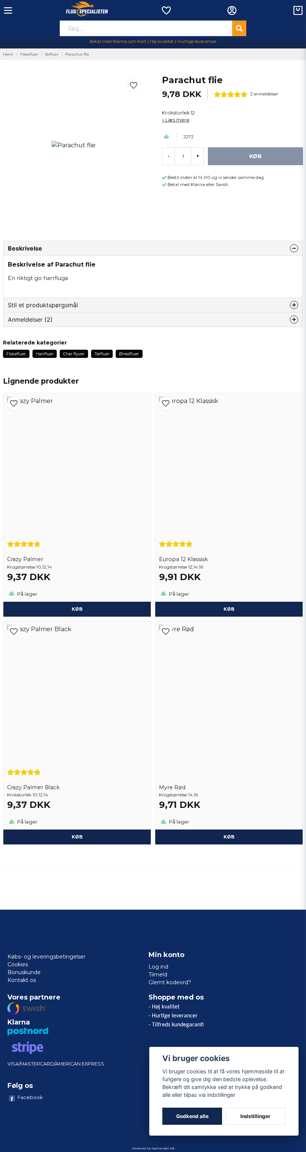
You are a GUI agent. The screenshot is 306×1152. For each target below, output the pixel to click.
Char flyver (73, 353)
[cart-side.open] (298, 10)
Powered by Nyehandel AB (153, 1148)
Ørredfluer (129, 353)
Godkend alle (192, 1116)
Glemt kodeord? (170, 982)
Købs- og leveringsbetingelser (46, 956)
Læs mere (177, 120)
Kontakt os (21, 980)
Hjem (8, 54)
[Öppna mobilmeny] (8, 10)
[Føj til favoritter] (166, 10)
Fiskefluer (29, 54)
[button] (133, 85)
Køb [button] (77, 609)
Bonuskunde (24, 972)
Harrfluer (44, 353)
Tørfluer (52, 54)
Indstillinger (255, 1116)
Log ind (158, 966)
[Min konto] (232, 10)
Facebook (30, 1097)
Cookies (17, 964)
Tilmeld (158, 974)
